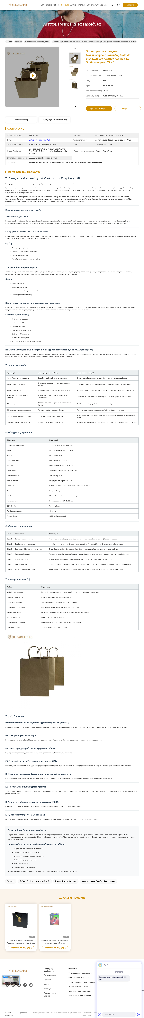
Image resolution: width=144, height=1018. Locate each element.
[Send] (138, 1014)
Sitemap (24, 1013)
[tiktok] (25, 985)
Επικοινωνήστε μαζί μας (97, 5)
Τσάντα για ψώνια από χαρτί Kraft (34, 881)
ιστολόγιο (81, 5)
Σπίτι (42, 5)
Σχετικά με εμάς (52, 5)
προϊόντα (65, 5)
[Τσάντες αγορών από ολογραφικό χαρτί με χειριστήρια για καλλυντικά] (55, 921)
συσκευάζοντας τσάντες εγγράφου (37, 42)
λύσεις (73, 5)
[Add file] (99, 1014)
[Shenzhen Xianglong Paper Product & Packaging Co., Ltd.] (17, 5)
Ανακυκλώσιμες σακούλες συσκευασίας (98, 881)
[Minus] (138, 965)
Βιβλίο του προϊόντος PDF (39, 140)
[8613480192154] (31, 985)
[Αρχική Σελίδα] (17, 974)
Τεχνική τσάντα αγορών (65, 881)
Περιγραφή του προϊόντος (54, 120)
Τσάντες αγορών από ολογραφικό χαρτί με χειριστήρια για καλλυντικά (55, 942)
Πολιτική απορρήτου (9, 1014)
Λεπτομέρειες (21, 120)
